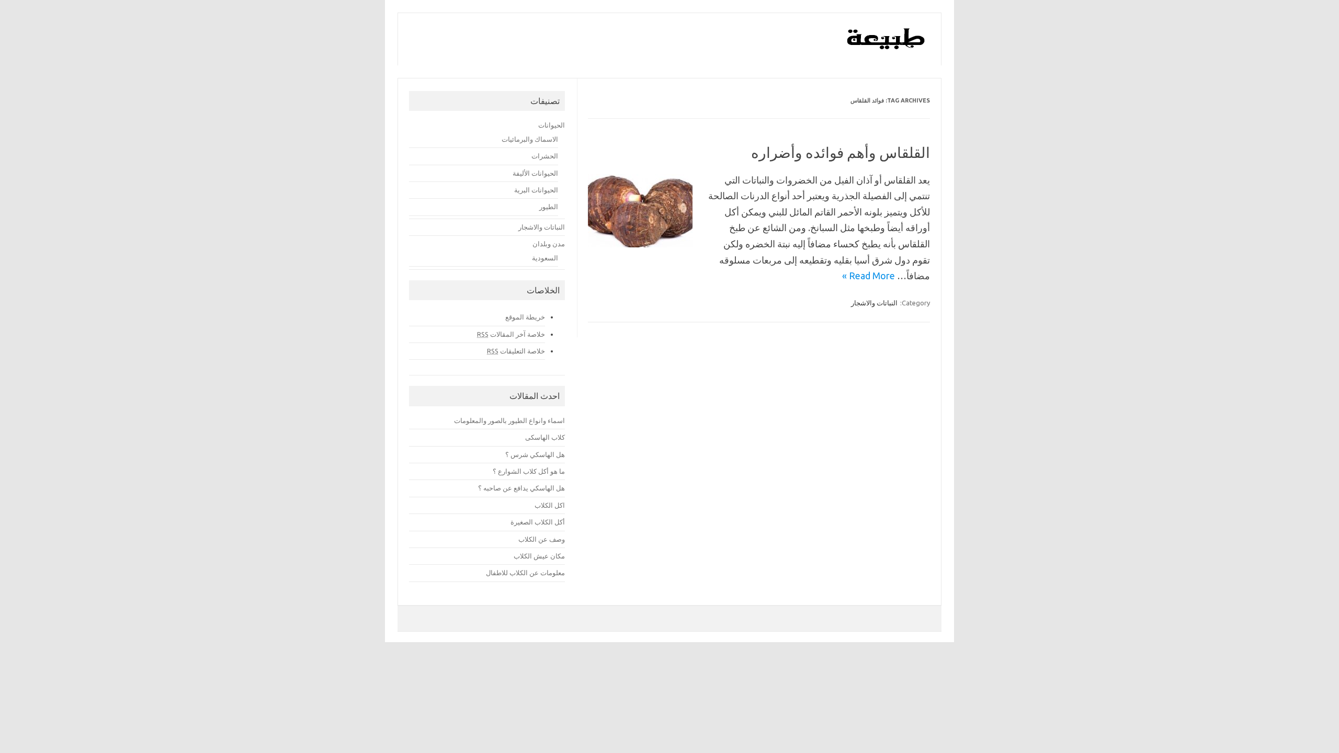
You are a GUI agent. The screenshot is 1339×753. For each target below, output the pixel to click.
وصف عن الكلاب (541, 539)
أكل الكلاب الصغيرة (537, 522)
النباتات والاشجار (874, 302)
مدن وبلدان (548, 243)
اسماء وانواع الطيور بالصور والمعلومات (509, 420)
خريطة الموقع (525, 317)
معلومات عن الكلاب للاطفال (525, 572)
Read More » (868, 275)
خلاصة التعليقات (516, 351)
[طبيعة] (886, 46)
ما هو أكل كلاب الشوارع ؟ (529, 471)
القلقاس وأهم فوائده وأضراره (840, 152)
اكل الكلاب (550, 505)
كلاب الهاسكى (545, 437)
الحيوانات (551, 125)
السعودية (545, 257)
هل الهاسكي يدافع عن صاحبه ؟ (521, 488)
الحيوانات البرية (536, 189)
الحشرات (544, 155)
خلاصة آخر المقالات (511, 334)
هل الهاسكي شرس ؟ (535, 454)
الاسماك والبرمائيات (530, 139)
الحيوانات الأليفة (535, 173)
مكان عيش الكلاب (539, 556)
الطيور (548, 206)
